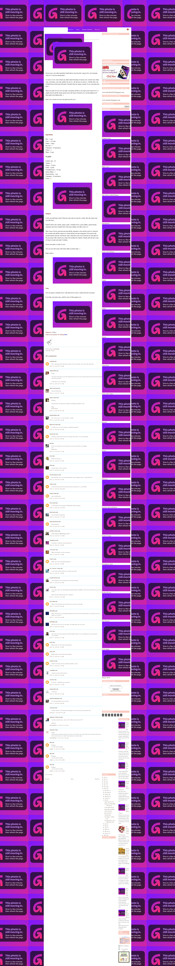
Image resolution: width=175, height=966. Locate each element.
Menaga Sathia (53, 493)
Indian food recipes (54, 424)
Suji (50, 443)
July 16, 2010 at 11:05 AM (57, 507)
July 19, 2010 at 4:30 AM (57, 675)
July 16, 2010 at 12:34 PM (57, 535)
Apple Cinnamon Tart (109, 802)
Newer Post (47, 779)
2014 (105, 781)
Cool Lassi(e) (52, 549)
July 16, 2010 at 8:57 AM (57, 451)
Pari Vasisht (52, 601)
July (106, 800)
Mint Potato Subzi (127, 764)
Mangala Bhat (53, 689)
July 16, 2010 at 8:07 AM (57, 410)
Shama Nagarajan (54, 388)
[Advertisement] (109, 745)
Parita (51, 631)
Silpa (51, 742)
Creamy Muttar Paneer (109, 807)
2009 (105, 835)
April (106, 827)
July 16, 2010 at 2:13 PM (57, 554)
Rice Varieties (52, 350)
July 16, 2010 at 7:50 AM (57, 393)
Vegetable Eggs (108, 815)
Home (46, 29)
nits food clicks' (127, 941)
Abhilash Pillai (53, 370)
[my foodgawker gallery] (123, 950)
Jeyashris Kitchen (54, 578)
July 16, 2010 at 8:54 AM (57, 438)
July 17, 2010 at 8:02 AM (57, 617)
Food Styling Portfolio (66, 29)
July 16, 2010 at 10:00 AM (57, 489)
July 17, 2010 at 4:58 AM (57, 606)
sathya (51, 642)
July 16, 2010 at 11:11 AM (57, 517)
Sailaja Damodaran (54, 521)
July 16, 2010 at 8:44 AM (57, 429)
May (106, 825)
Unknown (52, 484)
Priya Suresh (52, 503)
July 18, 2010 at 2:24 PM (57, 647)
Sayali (51, 456)
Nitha (51, 465)
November (107, 792)
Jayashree (52, 679)
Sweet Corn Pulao (108, 811)
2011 (105, 786)
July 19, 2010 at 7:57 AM (57, 684)
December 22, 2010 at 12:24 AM (59, 725)
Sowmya (51, 587)
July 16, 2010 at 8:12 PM (57, 582)
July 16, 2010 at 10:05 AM (57, 498)
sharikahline (52, 611)
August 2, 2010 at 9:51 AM (57, 712)
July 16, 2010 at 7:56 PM (57, 573)
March (106, 829)
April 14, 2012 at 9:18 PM (57, 749)
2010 (105, 788)
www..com (125, 937)
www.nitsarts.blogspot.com (111, 100)
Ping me (97, 29)
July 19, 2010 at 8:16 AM (57, 694)
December (107, 790)
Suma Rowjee (53, 434)
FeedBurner (118, 691)
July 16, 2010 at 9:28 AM (57, 461)
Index (77, 29)
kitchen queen (53, 512)
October (106, 794)
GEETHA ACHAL (54, 531)
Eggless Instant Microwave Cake (127, 726)
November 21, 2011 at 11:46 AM (59, 738)
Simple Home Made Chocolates (127, 746)
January (106, 833)
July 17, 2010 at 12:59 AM (57, 597)
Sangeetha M (52, 730)
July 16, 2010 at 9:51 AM (57, 479)
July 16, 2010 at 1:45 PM (57, 545)
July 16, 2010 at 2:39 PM (57, 564)
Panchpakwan (53, 540)
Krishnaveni (52, 661)
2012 (105, 785)
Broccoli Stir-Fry (108, 813)
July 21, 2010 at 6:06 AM (57, 703)
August (106, 798)
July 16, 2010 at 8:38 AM (57, 420)
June (106, 824)
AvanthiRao (52, 670)
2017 (105, 777)
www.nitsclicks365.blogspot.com (113, 92)
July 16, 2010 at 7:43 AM (57, 366)
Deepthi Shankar (53, 415)
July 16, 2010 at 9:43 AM (57, 470)
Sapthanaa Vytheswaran (55, 717)
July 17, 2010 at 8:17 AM (57, 637)
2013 (105, 783)
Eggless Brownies (127, 870)
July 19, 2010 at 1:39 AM (57, 665)
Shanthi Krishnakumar (55, 698)
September (107, 796)
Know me (54, 29)
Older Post (97, 779)
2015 (105, 779)
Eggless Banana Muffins (110, 809)
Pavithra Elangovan (54, 475)
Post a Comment (49, 774)
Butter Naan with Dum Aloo (127, 892)
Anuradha (52, 361)
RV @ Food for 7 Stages (55, 568)
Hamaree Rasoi (53, 397)
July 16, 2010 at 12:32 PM (57, 526)
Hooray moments (87, 29)
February (107, 831)
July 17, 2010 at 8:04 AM (57, 626)
